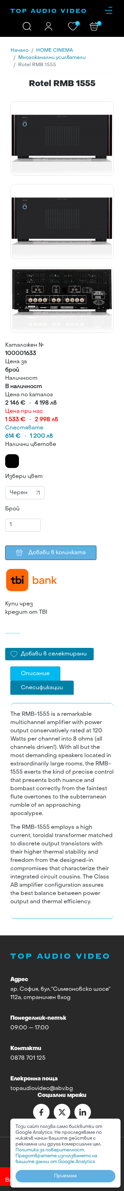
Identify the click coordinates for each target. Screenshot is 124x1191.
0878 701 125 (27, 1058)
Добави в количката (57, 553)
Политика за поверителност (50, 1150)
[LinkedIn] (82, 1112)
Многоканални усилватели (51, 57)
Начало (20, 50)
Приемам (65, 1176)
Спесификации (42, 688)
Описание (35, 673)
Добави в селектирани (54, 654)
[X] (62, 1112)
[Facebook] (41, 1112)
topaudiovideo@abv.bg (41, 1088)
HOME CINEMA (54, 50)
